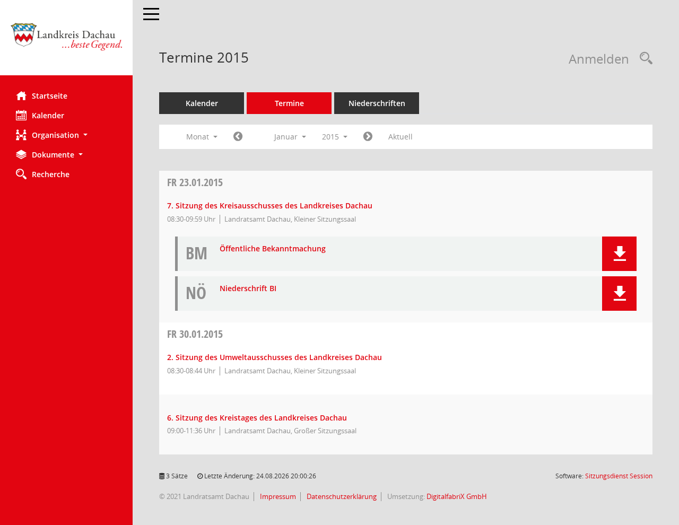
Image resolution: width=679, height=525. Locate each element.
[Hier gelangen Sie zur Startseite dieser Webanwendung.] (66, 42)
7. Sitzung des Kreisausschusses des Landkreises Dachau (269, 205)
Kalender (48, 115)
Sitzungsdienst (618, 475)
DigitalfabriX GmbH (456, 496)
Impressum (277, 496)
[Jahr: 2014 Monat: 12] (237, 136)
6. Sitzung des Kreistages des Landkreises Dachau (257, 418)
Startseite (49, 96)
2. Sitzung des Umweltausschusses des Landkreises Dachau (274, 357)
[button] (66, 135)
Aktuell (400, 137)
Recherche (50, 174)
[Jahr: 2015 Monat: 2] (367, 136)
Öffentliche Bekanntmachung (273, 248)
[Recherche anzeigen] (643, 58)
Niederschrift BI (248, 288)
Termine (289, 103)
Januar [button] (287, 137)
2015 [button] (331, 137)
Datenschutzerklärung (341, 496)
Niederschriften (377, 103)
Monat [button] (198, 137)
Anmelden (599, 58)
